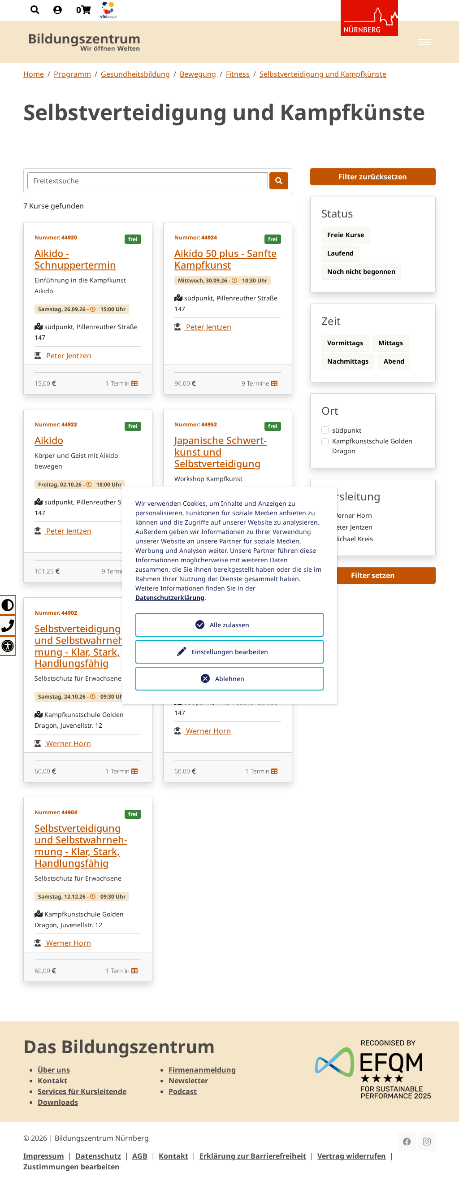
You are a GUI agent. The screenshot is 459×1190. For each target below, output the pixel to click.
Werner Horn (67, 743)
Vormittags (345, 343)
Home (33, 74)
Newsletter (188, 1081)
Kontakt (52, 1081)
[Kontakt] (8, 625)
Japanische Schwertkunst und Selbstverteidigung (220, 452)
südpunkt (346, 430)
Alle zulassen (229, 625)
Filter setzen (373, 575)
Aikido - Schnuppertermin (75, 259)
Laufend (340, 253)
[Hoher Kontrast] (8, 605)
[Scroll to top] (439, 1170)
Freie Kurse (345, 234)
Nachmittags (347, 361)
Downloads (58, 1102)
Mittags (390, 343)
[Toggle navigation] (424, 42)
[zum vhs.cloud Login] (109, 10)
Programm (72, 74)
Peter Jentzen (67, 355)
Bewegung (198, 74)
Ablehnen (229, 678)
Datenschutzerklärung (169, 597)
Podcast (183, 1091)
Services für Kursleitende (82, 1091)
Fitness (238, 74)
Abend (394, 361)
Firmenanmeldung (202, 1070)
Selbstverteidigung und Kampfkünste (323, 74)
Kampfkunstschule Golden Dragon (372, 446)
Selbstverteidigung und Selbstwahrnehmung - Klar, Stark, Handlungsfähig (81, 646)
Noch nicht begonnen (361, 271)
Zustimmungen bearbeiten (71, 1167)
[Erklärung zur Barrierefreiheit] (8, 646)
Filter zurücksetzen (372, 177)
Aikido (49, 440)
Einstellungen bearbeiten (229, 651)
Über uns (54, 1070)
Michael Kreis (352, 538)
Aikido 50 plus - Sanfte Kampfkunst (225, 259)
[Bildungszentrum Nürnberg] (85, 42)
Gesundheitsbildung (135, 74)
